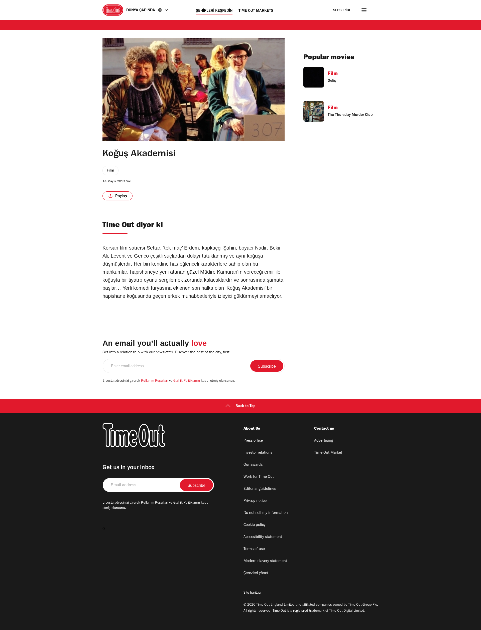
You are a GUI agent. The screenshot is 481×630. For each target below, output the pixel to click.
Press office (253, 441)
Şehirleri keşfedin (214, 11)
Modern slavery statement (265, 561)
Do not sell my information (266, 513)
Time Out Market (328, 453)
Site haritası (252, 593)
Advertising (323, 441)
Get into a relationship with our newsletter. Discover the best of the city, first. (166, 353)
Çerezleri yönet (256, 573)
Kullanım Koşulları (154, 381)
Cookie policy (255, 525)
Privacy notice (255, 501)
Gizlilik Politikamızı (186, 381)
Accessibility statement (263, 537)
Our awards (253, 465)
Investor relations (258, 453)
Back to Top (245, 406)
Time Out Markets (255, 11)
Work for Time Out (259, 477)
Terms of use (254, 549)
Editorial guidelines (260, 489)
